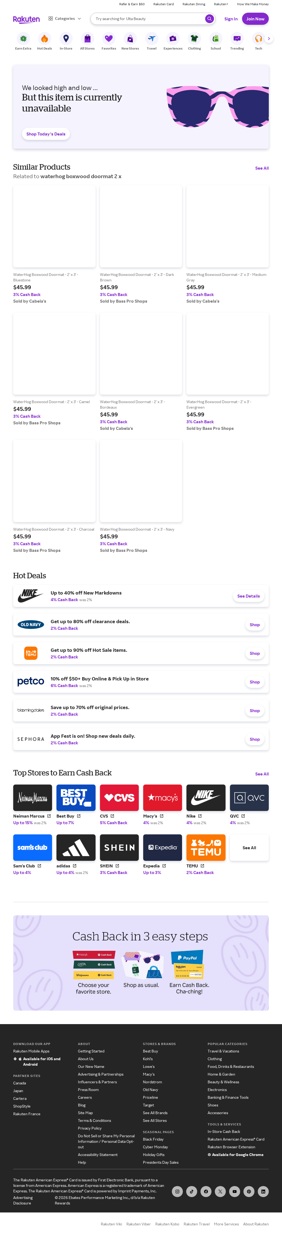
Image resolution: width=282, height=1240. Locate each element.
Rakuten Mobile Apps (31, 1051)
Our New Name (91, 1066)
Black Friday (153, 1139)
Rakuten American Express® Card (236, 1139)
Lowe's (148, 1066)
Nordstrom (152, 1081)
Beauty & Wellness (223, 1081)
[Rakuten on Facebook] (206, 1191)
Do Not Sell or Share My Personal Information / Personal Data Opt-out (106, 1141)
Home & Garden (221, 1074)
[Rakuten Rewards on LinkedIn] (263, 1191)
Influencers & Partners (97, 1081)
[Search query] (210, 19)
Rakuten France (26, 1113)
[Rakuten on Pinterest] (248, 1191)
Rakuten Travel (197, 1224)
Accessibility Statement (98, 1154)
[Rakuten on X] (220, 1191)
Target (148, 1105)
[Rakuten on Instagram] (177, 1191)
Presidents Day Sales (160, 1162)
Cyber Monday (155, 1146)
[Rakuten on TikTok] (191, 1191)
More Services (226, 1224)
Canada (19, 1083)
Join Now (255, 18)
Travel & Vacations (223, 1051)
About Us (85, 1058)
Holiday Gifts (153, 1154)
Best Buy (150, 1051)
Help (82, 1162)
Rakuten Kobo (167, 1224)
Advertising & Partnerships (100, 1074)
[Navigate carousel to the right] (268, 38)
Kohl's (148, 1058)
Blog (81, 1105)
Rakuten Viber (138, 1224)
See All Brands (155, 1112)
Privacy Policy (90, 1128)
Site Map (85, 1112)
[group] (54, 244)
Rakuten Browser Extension (231, 1146)
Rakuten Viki (111, 1224)
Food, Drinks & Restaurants (231, 1066)
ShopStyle (22, 1106)
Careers (85, 1097)
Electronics (217, 1089)
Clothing (215, 1058)
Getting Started (91, 1051)
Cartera (19, 1098)
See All (262, 168)
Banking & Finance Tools (228, 1097)
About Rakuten (256, 1224)
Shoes (213, 1105)
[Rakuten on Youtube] (234, 1191)
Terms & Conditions (94, 1120)
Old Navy (150, 1089)
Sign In (231, 18)
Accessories (218, 1112)
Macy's (148, 1074)
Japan (18, 1090)
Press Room (88, 1089)
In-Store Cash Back (224, 1131)
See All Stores (155, 1120)
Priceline (150, 1097)
